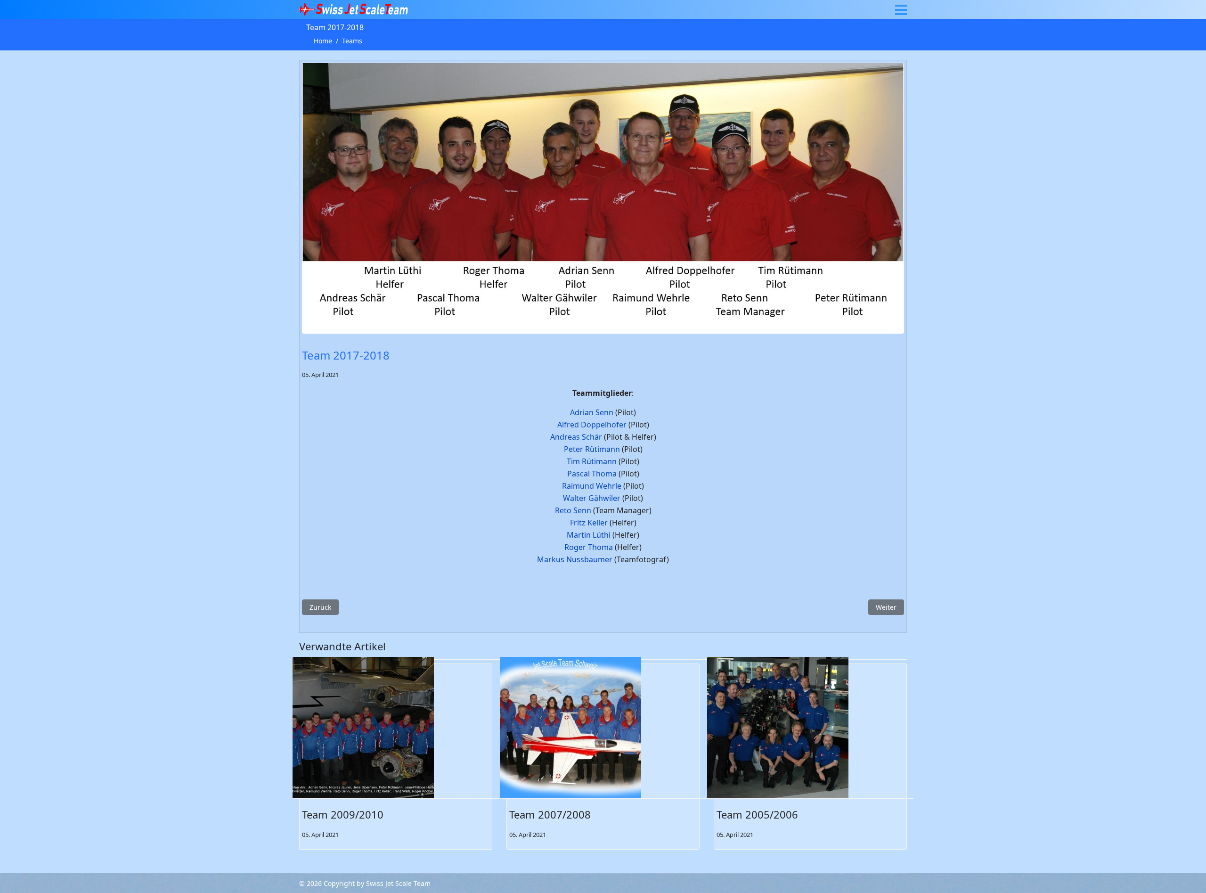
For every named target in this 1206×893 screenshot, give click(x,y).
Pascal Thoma (592, 473)
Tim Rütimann (592, 461)
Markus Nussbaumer (574, 559)
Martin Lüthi (589, 535)
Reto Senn (573, 510)
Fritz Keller (589, 522)
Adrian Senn (591, 412)
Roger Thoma (588, 547)
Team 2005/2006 (757, 814)
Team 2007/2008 (550, 814)
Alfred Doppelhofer (592, 424)
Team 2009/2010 (342, 814)
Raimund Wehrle (591, 486)
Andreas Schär (576, 437)
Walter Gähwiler (591, 498)
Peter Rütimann (592, 449)
